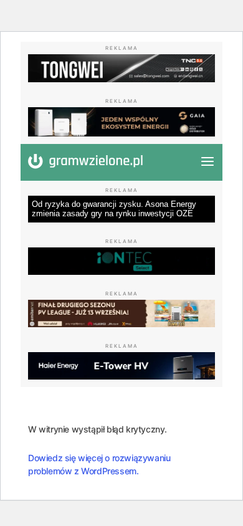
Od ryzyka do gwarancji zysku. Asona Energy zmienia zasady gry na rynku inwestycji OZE (114, 208)
